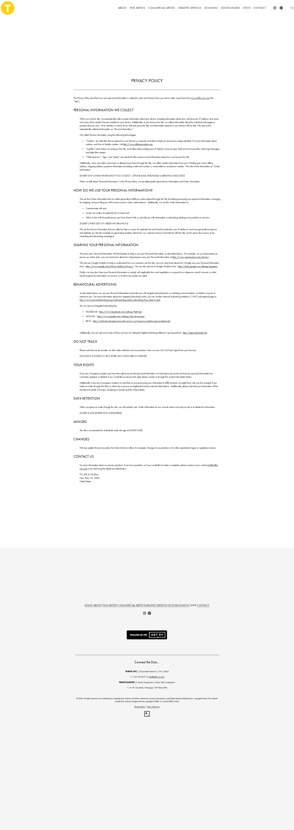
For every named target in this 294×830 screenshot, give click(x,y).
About (122, 7)
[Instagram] (275, 8)
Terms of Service (153, 706)
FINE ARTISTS (109, 605)
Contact (260, 7)
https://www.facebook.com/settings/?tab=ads (120, 311)
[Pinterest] (281, 8)
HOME (89, 605)
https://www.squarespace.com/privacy (190, 257)
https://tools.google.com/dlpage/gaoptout (197, 266)
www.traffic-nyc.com (200, 98)
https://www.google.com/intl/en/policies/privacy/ (110, 266)
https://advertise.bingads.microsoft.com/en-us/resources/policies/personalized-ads (131, 321)
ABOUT (97, 605)
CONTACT (203, 605)
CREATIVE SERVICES (156, 605)
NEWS (185, 605)
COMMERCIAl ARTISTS (131, 605)
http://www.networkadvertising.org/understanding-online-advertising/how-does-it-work (120, 299)
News (247, 7)
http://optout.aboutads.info (195, 332)
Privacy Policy (139, 706)
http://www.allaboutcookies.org (137, 144)
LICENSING (175, 605)
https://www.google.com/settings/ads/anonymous (121, 316)
